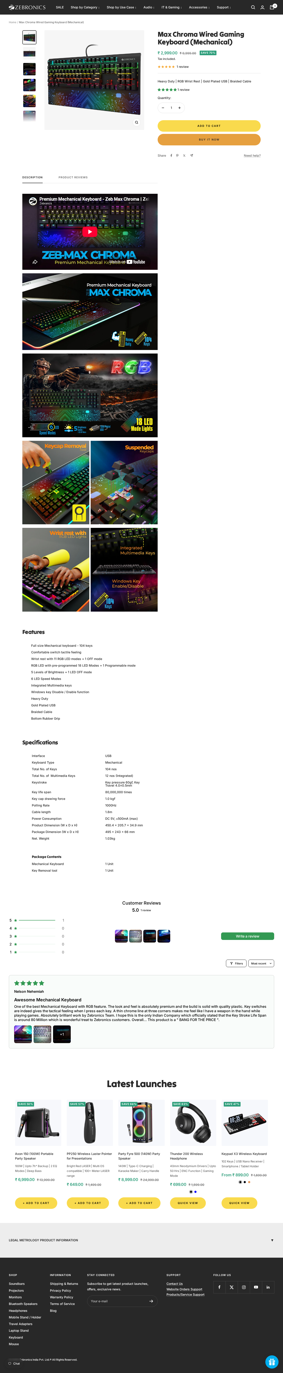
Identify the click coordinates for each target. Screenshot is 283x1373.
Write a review (247, 936)
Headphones (18, 1310)
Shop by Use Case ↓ (121, 7)
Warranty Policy (61, 1297)
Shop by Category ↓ (85, 7)
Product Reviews (73, 177)
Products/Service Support (185, 1294)
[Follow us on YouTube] (256, 1287)
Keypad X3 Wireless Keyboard (244, 1154)
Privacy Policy (60, 1290)
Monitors (15, 1297)
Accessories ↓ (199, 7)
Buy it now (209, 139)
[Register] (151, 1301)
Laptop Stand (19, 1330)
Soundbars (17, 1284)
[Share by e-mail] (191, 155)
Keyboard (16, 1337)
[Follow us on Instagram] (244, 1287)
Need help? (252, 155)
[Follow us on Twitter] (232, 1287)
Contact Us (174, 1284)
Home (12, 22)
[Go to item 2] (135, 936)
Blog (53, 1310)
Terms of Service (62, 1304)
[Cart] (272, 7)
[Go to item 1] (121, 936)
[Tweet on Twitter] (184, 155)
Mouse (14, 1344)
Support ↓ (224, 7)
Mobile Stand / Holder (25, 1317)
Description (32, 177)
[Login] (262, 7)
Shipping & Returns (64, 1284)
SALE (60, 7)
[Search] (253, 7)
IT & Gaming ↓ (172, 7)
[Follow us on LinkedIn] (268, 1287)
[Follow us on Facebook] (219, 1287)
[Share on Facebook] (171, 155)
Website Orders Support (184, 1289)
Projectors (16, 1290)
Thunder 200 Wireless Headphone (186, 1156)
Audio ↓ (149, 7)
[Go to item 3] (149, 936)
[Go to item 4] (163, 936)
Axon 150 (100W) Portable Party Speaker (34, 1156)
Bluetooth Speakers (23, 1304)
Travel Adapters (21, 1324)
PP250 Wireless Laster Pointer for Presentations (89, 1156)
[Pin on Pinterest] (177, 155)
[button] (168, 89)
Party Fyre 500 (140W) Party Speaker (139, 1156)
